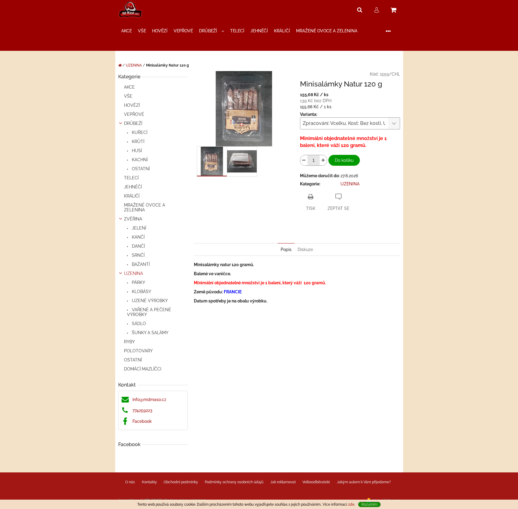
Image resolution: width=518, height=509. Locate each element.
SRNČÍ (138, 255)
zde (351, 504)
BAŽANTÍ (140, 264)
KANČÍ (138, 237)
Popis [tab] (286, 249)
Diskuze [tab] (305, 249)
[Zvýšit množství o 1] (323, 160)
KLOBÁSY (141, 291)
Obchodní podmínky (181, 482)
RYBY (129, 341)
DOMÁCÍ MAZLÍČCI (142, 369)
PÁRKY (138, 282)
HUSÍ (136, 150)
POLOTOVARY (138, 350)
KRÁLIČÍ (131, 196)
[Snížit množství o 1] (304, 160)
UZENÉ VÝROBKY (149, 300)
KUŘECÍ (139, 132)
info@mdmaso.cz (149, 399)
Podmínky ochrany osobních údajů (234, 482)
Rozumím (369, 504)
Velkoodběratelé (316, 482)
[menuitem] (126, 31)
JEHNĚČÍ (133, 186)
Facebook (142, 421)
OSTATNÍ (140, 168)
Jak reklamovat (283, 482)
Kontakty (149, 482)
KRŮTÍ (137, 141)
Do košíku (344, 160)
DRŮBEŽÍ (133, 123)
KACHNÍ (139, 159)
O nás (130, 482)
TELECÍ (131, 177)
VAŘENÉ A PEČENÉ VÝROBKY (149, 312)
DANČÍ (138, 246)
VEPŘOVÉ (134, 114)
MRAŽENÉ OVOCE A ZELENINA (144, 207)
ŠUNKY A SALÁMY (149, 332)
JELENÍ (138, 228)
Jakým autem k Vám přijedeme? (364, 482)
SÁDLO (138, 323)
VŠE (128, 96)
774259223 (142, 410)
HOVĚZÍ (132, 105)
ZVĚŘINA (133, 219)
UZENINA (133, 273)
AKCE (129, 87)
